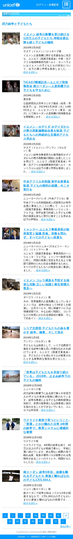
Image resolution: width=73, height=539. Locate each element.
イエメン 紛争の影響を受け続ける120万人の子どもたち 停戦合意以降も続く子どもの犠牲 (46, 38)
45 (25, 521)
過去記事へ (65, 526)
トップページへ (23, 531)
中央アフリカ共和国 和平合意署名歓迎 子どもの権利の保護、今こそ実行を (46, 185)
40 (51, 515)
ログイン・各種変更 (47, 4)
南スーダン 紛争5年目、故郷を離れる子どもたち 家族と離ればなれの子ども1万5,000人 (46, 476)
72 (55, 521)
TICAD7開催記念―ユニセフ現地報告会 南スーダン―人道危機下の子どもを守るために (46, 86)
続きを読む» (30, 72)
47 (40, 521)
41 (58, 515)
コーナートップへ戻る (38, 531)
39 (43, 515)
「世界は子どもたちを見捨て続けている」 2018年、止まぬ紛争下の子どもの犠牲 (47, 376)
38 (35, 515)
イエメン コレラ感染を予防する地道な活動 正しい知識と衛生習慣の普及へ (46, 284)
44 (17, 521)
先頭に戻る (52, 531)
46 (33, 521)
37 (28, 515)
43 (10, 521)
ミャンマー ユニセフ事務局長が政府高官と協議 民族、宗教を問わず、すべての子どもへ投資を (46, 233)
